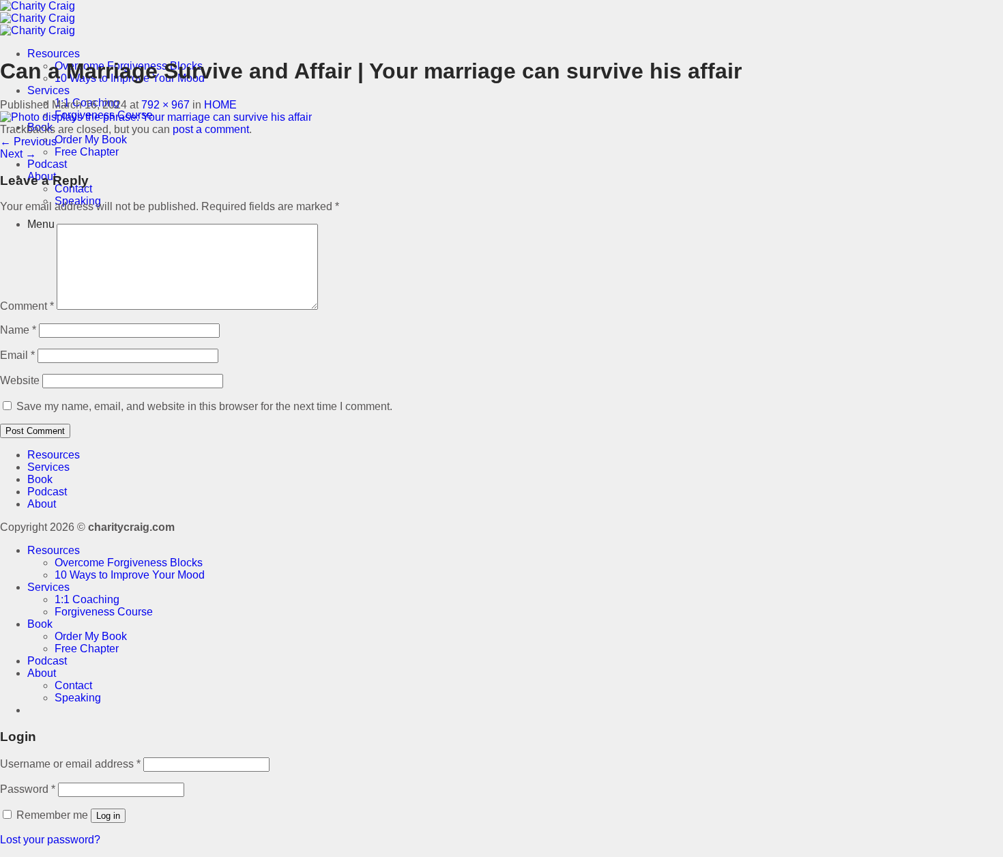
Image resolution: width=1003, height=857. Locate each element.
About (41, 504)
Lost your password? (50, 839)
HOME (220, 105)
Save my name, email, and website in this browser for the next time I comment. (204, 406)
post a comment (211, 129)
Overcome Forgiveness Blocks (129, 562)
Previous (28, 141)
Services (48, 90)
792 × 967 (165, 105)
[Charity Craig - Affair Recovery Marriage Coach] (37, 18)
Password (27, 789)
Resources (53, 53)
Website (20, 380)
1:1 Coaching (87, 599)
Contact (73, 188)
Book (40, 479)
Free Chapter (87, 152)
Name (18, 330)
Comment (27, 306)
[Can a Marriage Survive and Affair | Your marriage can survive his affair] (156, 117)
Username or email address (70, 764)
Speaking (78, 697)
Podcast (47, 164)
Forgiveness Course (104, 612)
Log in (108, 816)
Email (17, 355)
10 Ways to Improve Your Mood (130, 575)
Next (18, 154)
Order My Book (91, 139)
